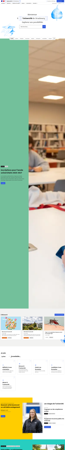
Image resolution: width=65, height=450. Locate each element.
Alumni (32, 38)
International (28, 3)
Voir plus (3, 183)
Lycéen (16, 38)
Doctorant (27, 38)
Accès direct (54, 3)
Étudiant (21, 38)
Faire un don (59, 1)
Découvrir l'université (22, 367)
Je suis (59, 3)
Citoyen (50, 38)
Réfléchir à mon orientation (7, 368)
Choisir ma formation (38, 368)
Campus (23, 3)
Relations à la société (16, 3)
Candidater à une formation (56, 368)
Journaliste (44, 38)
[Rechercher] (63, 3)
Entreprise (38, 38)
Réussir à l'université (5, 383)
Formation (3, 3)
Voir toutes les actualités (59, 314)
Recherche (8, 3)
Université (34, 3)
